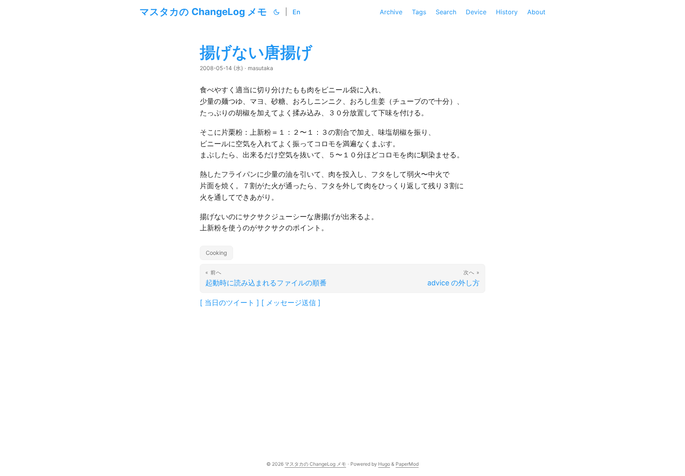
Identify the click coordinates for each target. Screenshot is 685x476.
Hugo (384, 464)
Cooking (216, 252)
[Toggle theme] (277, 12)
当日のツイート (229, 302)
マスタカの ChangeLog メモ (203, 11)
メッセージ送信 (291, 302)
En (296, 12)
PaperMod (407, 464)
